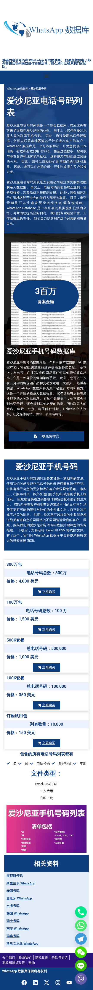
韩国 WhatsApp (17, 913)
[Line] (81, 965)
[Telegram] (81, 939)
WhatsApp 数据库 (17, 88)
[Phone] (81, 912)
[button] (46, 76)
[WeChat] (81, 952)
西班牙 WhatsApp (19, 898)
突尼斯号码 (14, 876)
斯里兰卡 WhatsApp (20, 883)
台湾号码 (12, 906)
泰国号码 (12, 891)
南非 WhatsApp (17, 928)
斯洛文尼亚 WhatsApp (22, 943)
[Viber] (81, 979)
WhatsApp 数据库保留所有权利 (24, 971)
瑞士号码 (12, 921)
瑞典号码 (12, 936)
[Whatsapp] (81, 925)
